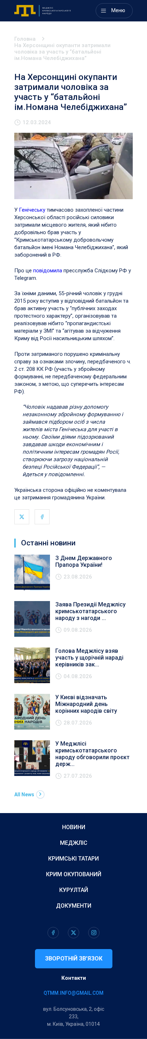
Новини (73, 827)
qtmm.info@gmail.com (73, 993)
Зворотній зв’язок (73, 958)
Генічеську (33, 210)
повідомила (48, 270)
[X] (21, 516)
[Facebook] (42, 516)
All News (24, 794)
